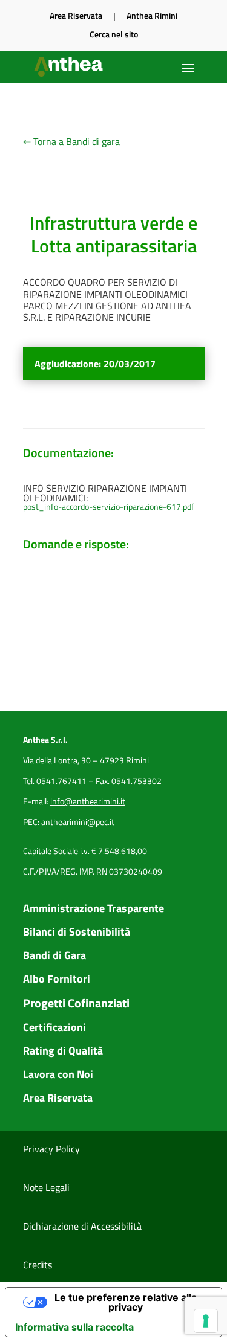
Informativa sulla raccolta (74, 1327)
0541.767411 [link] (61, 780)
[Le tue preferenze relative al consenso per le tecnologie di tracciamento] (205, 1320)
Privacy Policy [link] (51, 1148)
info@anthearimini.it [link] (87, 801)
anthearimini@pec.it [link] (77, 821)
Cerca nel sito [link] (114, 34)
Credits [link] (37, 1264)
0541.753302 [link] (136, 780)
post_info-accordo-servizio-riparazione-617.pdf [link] (108, 506)
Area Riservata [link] (76, 15)
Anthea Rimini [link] (152, 15)
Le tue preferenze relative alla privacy (125, 1302)
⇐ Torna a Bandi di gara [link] (71, 141)
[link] (69, 67)
